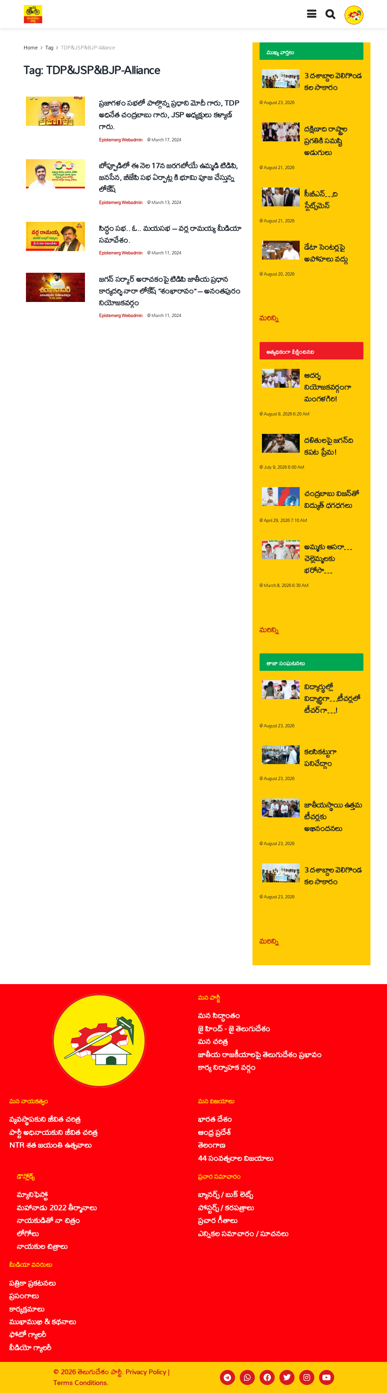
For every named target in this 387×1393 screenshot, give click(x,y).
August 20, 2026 (279, 273)
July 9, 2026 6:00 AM (284, 467)
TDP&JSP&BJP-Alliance (88, 47)
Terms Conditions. (81, 1382)
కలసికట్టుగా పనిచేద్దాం (320, 757)
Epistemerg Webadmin (121, 139)
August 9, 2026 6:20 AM (287, 413)
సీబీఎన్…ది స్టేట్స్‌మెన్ (321, 199)
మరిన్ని (269, 317)
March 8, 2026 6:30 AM (286, 585)
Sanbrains (367, 1377)
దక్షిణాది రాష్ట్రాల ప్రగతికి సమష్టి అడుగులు (325, 140)
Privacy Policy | (147, 1371)
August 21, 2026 (279, 167)
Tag (49, 47)
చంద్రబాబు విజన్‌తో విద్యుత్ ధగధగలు (331, 499)
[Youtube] (326, 1377)
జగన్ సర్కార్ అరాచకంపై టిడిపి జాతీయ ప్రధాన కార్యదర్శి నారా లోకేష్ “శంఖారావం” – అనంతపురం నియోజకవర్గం (170, 290)
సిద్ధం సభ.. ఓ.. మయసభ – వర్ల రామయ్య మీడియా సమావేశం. (170, 233)
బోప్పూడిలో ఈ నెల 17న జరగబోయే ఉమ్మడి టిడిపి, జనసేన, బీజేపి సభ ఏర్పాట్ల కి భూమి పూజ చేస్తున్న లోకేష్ (168, 176)
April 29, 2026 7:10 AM (285, 520)
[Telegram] (227, 1377)
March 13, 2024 (166, 202)
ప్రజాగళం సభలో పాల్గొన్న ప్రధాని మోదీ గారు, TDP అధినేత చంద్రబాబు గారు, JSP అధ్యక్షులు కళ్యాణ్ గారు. (169, 114)
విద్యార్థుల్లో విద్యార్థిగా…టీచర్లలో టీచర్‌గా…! (332, 697)
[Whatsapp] (247, 1377)
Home (31, 47)
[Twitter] (286, 1377)
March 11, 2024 (166, 252)
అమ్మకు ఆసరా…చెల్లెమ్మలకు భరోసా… (328, 558)
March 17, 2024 (166, 139)
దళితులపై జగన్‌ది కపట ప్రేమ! (328, 445)
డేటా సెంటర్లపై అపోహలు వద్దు (326, 252)
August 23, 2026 (279, 102)
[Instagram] (306, 1377)
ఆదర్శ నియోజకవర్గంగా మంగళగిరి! (327, 386)
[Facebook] (267, 1377)
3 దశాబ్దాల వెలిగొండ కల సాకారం (333, 81)
